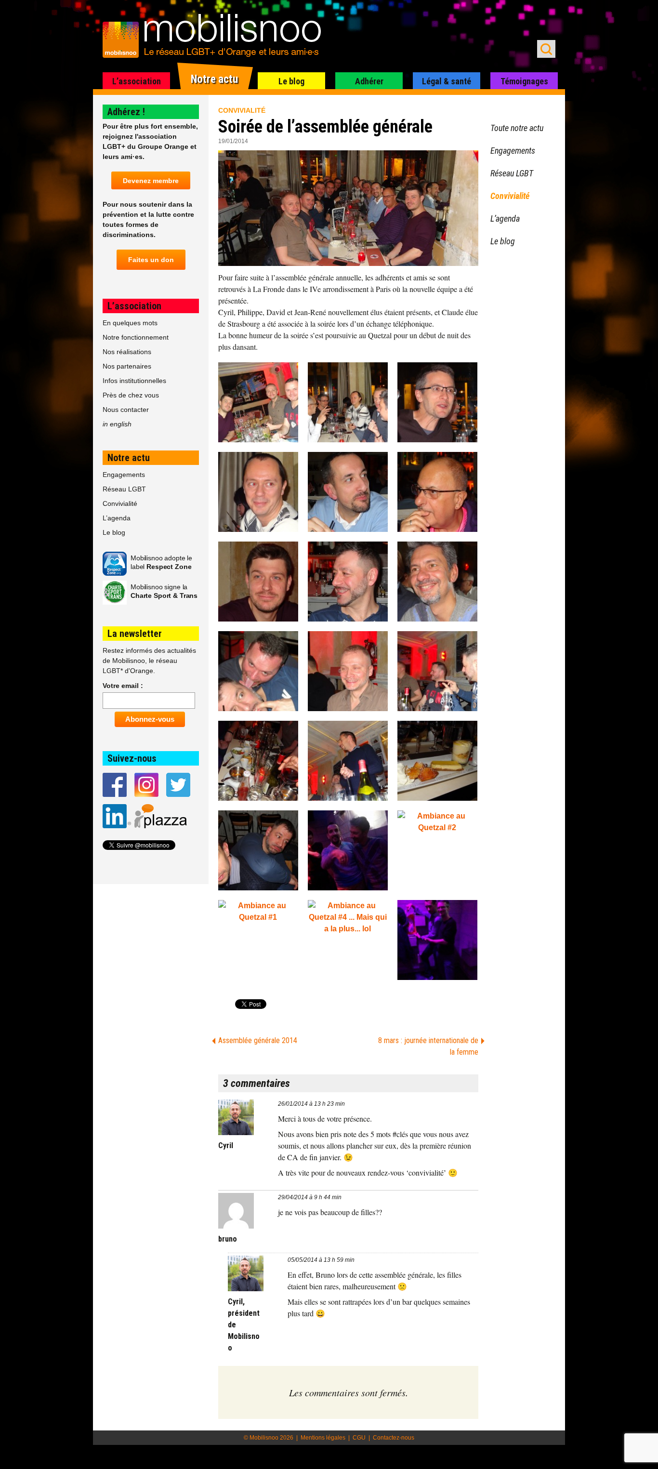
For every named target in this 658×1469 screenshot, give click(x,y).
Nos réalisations (127, 352)
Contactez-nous (393, 1437)
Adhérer (369, 81)
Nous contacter (126, 409)
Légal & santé (446, 81)
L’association (136, 81)
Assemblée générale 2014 (257, 1040)
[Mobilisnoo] (216, 37)
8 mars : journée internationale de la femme (428, 1046)
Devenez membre (151, 181)
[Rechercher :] (546, 49)
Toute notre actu (516, 128)
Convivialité (241, 110)
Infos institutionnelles (134, 380)
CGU (359, 1437)
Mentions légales (323, 1437)
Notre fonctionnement (136, 337)
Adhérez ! (126, 112)
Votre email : (123, 685)
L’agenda (117, 518)
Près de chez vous (131, 395)
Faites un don (151, 260)
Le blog (291, 81)
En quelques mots (130, 323)
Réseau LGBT (124, 489)
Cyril (225, 1145)
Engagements (124, 474)
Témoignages (524, 81)
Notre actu (214, 79)
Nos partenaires (127, 366)
